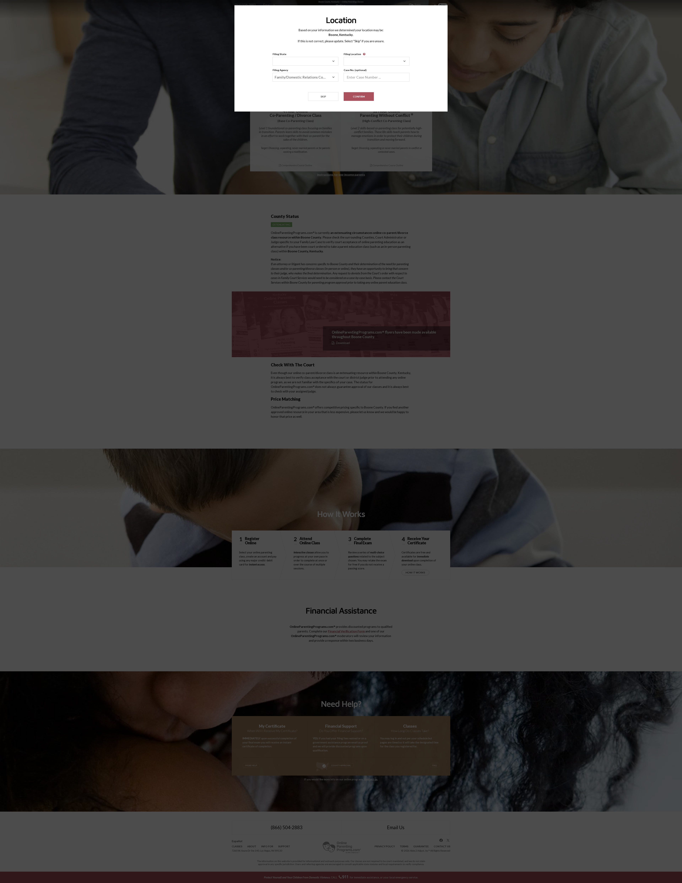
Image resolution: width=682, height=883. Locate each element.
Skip (323, 96)
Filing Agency (280, 70)
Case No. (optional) (355, 70)
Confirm (359, 96)
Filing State (279, 54)
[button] (365, 53)
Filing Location (352, 54)
